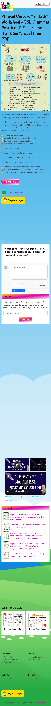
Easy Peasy (41, 703)
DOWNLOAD (11, 182)
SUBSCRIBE (25, 319)
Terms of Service (10, 659)
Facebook (33, 678)
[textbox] (42, 4)
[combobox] (42, 4)
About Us (7, 662)
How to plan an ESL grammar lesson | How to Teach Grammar (25, 475)
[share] (41, 474)
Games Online (34, 659)
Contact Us (8, 678)
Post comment (18, 290)
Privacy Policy (9, 657)
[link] (9, 475)
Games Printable (35, 657)
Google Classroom (15, 192)
